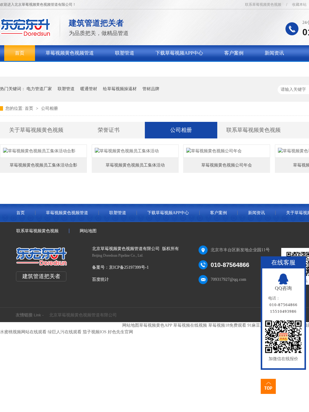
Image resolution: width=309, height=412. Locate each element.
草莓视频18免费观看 (227, 325)
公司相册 (49, 108)
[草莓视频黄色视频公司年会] (226, 151)
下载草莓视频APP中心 (179, 52)
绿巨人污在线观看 (64, 332)
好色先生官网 (120, 332)
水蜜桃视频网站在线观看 (23, 332)
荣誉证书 (108, 130)
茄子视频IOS (95, 332)
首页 (19, 52)
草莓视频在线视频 (190, 325)
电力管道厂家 (39, 89)
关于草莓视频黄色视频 (39, 68)
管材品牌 (150, 89)
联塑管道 (124, 52)
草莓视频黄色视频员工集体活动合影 (43, 165)
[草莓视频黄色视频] (25, 34)
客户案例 (234, 52)
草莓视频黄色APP (155, 325)
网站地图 (88, 231)
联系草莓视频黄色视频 (263, 4)
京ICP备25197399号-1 (129, 267)
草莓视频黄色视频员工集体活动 (135, 165)
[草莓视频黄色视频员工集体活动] (135, 151)
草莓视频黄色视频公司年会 (226, 165)
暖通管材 (88, 89)
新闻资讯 (274, 52)
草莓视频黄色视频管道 (70, 52)
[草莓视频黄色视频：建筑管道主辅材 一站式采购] (252, 61)
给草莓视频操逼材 (120, 89)
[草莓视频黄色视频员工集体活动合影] (43, 151)
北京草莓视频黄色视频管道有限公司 (83, 315)
